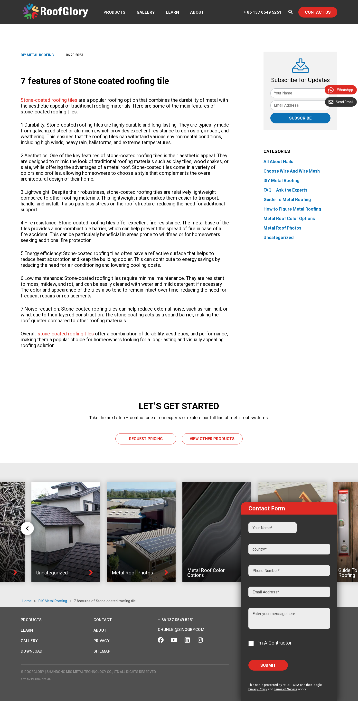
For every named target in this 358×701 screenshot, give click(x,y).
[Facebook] (161, 640)
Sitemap (102, 651)
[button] (27, 528)
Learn (172, 12)
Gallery (146, 12)
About (197, 12)
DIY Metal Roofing (37, 55)
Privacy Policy (257, 689)
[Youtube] (174, 640)
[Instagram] (200, 640)
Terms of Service (285, 689)
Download (32, 651)
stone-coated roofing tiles (66, 334)
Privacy (102, 640)
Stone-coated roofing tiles (49, 100)
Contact (103, 620)
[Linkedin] (187, 640)
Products (114, 12)
